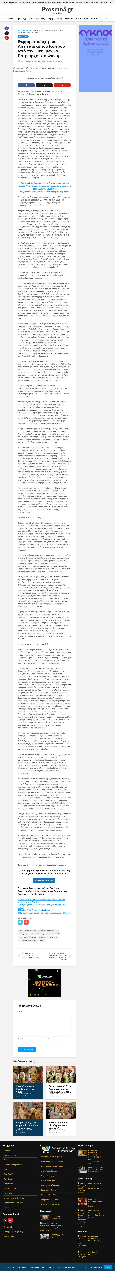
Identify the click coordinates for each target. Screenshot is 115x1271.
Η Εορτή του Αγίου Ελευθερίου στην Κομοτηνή (58, 1125)
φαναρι (42, 940)
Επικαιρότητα (82, 19)
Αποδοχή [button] (108, 1267)
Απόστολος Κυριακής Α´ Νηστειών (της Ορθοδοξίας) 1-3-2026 (94, 1154)
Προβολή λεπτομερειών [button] (93, 1267)
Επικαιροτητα (27, 30)
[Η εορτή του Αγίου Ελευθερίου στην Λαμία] (28, 1074)
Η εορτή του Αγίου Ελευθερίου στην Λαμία (25, 1089)
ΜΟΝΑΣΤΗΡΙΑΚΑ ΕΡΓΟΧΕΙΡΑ (103, 2)
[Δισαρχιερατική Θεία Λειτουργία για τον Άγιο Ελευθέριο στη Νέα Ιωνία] (61, 1074)
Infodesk (22, 61)
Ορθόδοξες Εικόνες (48, 1195)
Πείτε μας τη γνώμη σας (13, 1232)
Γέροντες (69, 19)
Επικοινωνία (9, 1236)
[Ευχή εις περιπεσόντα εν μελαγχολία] (44, 1226)
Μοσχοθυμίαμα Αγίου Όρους (52, 1161)
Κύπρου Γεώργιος (37, 934)
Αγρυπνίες (14, 2)
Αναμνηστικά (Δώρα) (49, 1200)
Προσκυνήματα (66, 2)
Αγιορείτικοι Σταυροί (49, 1171)
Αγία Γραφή (89, 2)
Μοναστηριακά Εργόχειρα (51, 1157)
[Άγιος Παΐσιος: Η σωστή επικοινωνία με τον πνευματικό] (82, 1189)
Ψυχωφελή (21, 2)
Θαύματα (28, 2)
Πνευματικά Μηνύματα (44, 2)
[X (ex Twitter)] (5, 1220)
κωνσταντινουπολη (53, 934)
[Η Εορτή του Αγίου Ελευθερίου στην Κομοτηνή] (61, 1110)
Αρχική (10, 19)
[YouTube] (10, 1220)
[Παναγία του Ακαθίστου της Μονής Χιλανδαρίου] (82, 1242)
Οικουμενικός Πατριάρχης (48, 937)
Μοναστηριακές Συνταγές (14, 1198)
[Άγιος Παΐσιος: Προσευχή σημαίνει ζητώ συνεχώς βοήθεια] (82, 1201)
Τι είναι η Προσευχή (11, 1227)
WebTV (6, 1169)
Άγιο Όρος (75, 2)
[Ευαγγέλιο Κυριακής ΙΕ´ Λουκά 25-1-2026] (82, 1169)
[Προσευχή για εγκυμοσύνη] (44, 1217)
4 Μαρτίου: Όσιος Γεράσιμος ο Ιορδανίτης (34, 910)
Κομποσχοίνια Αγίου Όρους (52, 1166)
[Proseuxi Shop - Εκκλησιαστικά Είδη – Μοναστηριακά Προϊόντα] (57, 1148)
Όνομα (20, 1039)
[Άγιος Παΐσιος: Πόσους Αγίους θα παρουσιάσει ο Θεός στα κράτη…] (82, 1218)
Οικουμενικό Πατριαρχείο (27, 937)
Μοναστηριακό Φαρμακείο (51, 1185)
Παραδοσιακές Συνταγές (13, 1203)
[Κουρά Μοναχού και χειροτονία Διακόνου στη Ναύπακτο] (28, 1110)
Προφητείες (82, 2)
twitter (20, 922)
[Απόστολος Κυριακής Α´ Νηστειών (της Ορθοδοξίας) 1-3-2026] (82, 1152)
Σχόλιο (20, 1011)
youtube (26, 922)
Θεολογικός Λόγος (37, 19)
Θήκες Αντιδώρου (48, 1180)
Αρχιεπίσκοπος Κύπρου (27, 930)
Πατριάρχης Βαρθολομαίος (28, 940)
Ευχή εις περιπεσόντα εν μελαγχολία (57, 1226)
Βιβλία (6, 1207)
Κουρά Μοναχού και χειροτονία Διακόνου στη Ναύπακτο (27, 1125)
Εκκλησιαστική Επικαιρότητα (48, 930)
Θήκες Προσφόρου (48, 1176)
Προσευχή (21, 19)
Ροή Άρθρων (7, 2)
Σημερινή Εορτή (55, 19)
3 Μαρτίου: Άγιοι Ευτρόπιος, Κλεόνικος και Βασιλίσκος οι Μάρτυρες (44, 913)
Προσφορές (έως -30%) (50, 1204)
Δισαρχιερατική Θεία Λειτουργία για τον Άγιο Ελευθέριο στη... (60, 1089)
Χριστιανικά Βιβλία (48, 1190)
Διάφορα (34, 2)
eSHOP (94, 19)
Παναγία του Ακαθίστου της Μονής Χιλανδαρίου (95, 1239)
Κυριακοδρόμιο (56, 2)
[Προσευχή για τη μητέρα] (44, 1236)
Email (47, 1039)
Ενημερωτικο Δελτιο (45, 880)
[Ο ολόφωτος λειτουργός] (82, 1254)
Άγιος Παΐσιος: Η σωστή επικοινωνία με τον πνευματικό (95, 1186)
